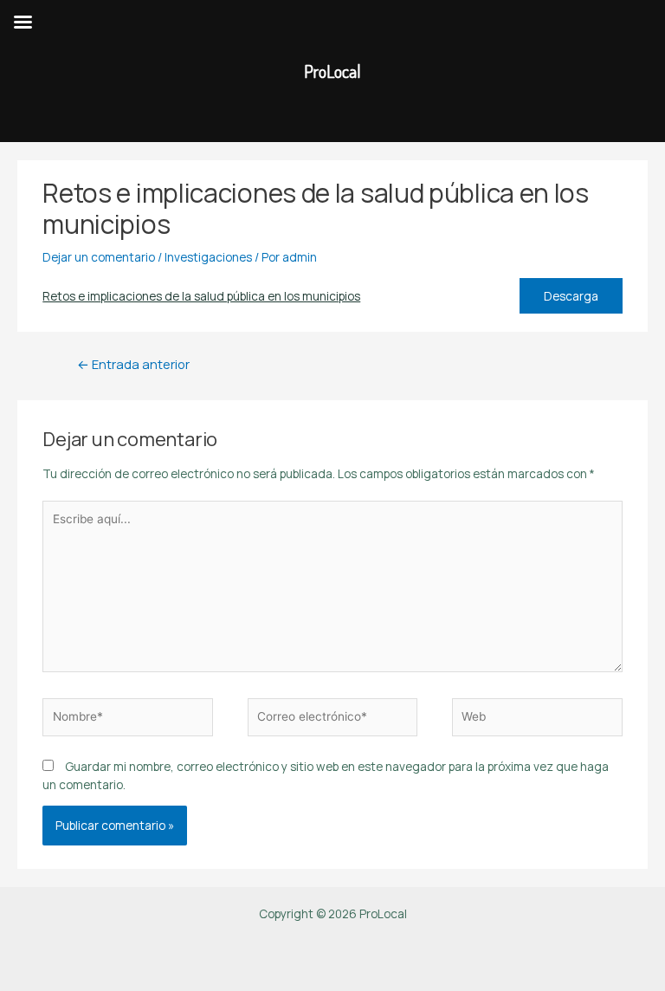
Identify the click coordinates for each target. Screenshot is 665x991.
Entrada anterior (133, 363)
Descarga (571, 296)
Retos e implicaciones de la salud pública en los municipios (201, 296)
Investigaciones (208, 257)
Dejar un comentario (98, 257)
